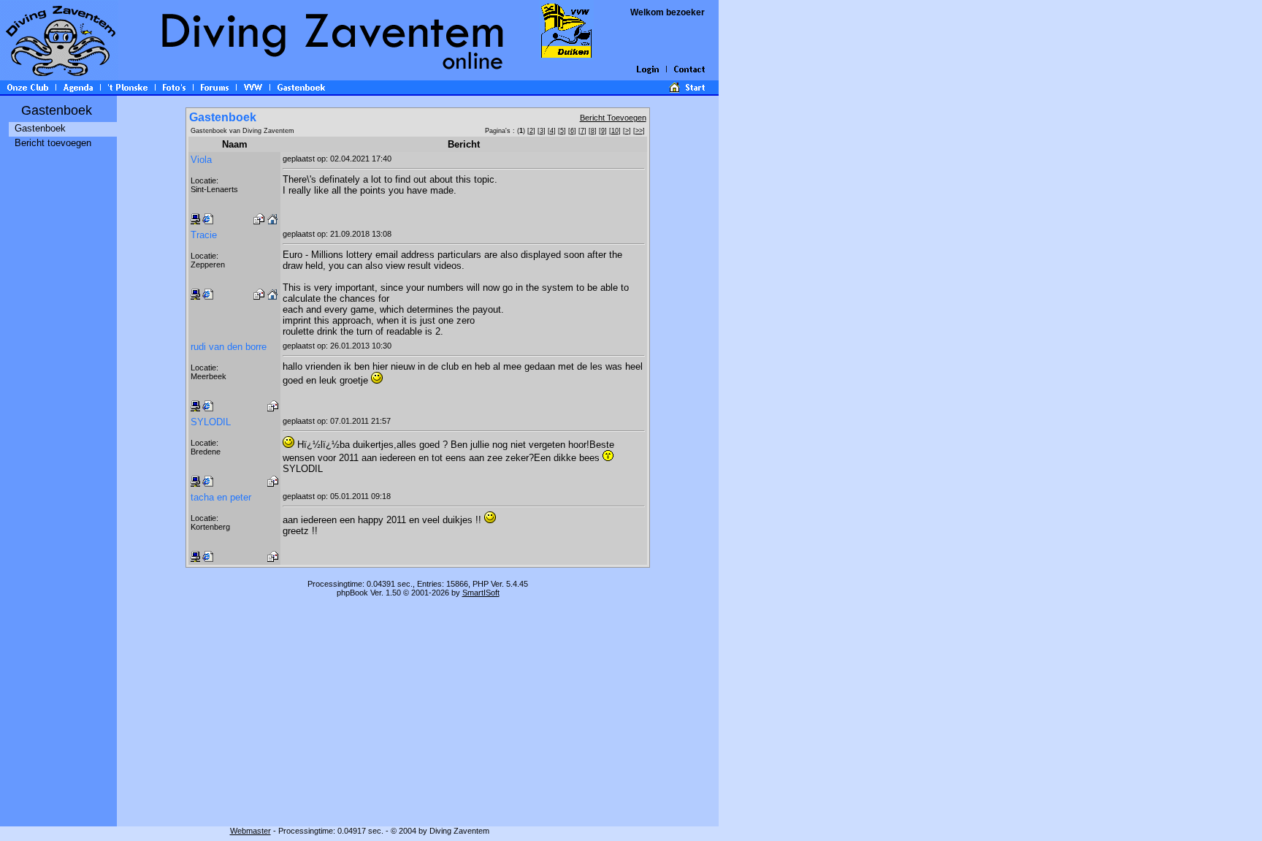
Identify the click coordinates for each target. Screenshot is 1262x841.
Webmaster (250, 830)
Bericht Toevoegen (613, 117)
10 (615, 130)
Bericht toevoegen (53, 142)
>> (639, 130)
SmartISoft (481, 592)
